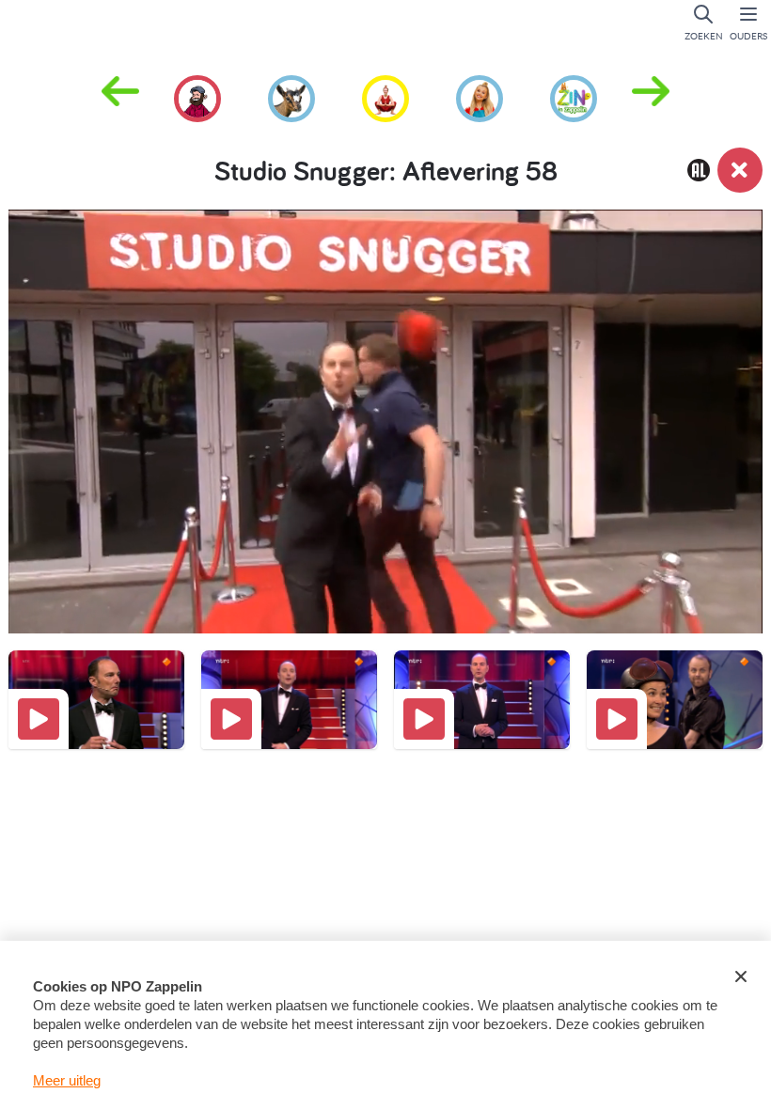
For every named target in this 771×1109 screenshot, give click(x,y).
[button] (650, 96)
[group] (197, 96)
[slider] (390, 551)
